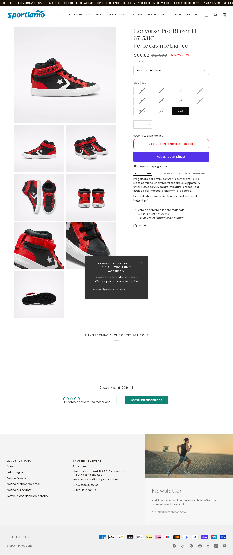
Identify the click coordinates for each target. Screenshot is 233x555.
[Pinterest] (191, 546)
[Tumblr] (208, 546)
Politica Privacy (16, 478)
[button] (59, 14)
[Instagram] (200, 546)
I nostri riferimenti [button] (87, 460)
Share (142, 225)
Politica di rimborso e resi (23, 484)
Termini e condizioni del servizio (27, 496)
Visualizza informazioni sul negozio (161, 218)
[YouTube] (224, 546)
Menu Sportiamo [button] (19, 460)
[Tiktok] (182, 546)
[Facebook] (174, 546)
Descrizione (142, 173)
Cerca (11, 466)
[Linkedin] (216, 546)
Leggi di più (140, 200)
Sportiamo (17, 546)
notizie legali (15, 472)
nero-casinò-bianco (150, 70)
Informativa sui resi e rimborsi (183, 173)
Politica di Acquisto (19, 490)
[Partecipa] (140, 289)
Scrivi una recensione (146, 400)
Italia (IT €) (18, 537)
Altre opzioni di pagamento (151, 166)
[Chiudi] (143, 262)
